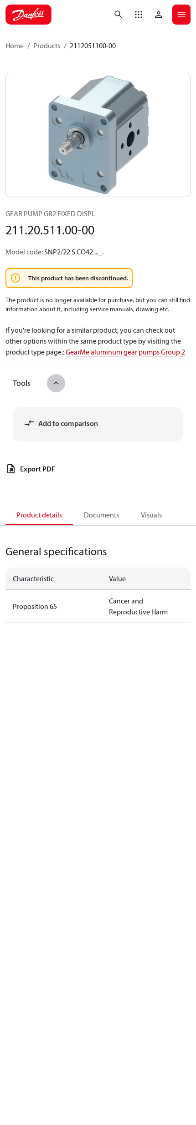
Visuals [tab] (151, 514)
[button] (139, 15)
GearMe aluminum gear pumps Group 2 (125, 351)
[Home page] (28, 15)
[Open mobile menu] (181, 15)
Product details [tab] (39, 514)
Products (46, 45)
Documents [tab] (101, 514)
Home (14, 45)
